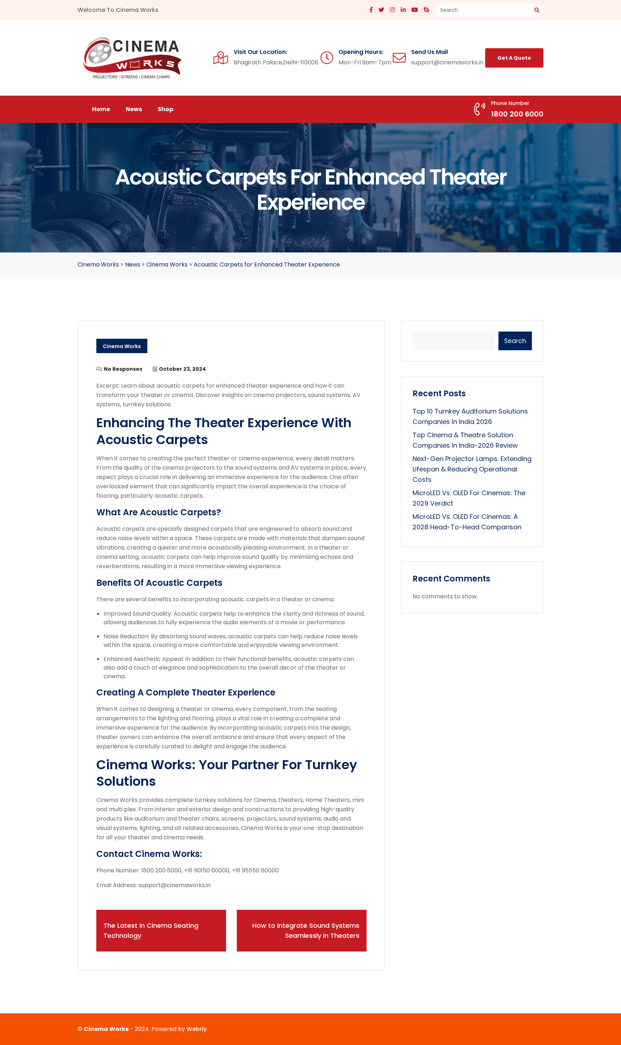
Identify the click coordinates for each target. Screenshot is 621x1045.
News (134, 109)
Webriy (197, 1029)
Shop (165, 109)
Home (101, 109)
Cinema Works (122, 346)
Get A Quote (514, 57)
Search (515, 341)
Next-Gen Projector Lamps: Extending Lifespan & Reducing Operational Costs (472, 469)
